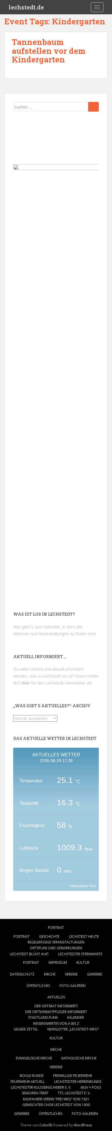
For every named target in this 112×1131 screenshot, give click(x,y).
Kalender (75, 1017)
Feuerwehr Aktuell (28, 1081)
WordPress (83, 1125)
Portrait (56, 927)
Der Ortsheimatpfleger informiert (56, 1011)
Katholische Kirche (78, 1058)
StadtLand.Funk (43, 1017)
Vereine (71, 974)
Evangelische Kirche (34, 1058)
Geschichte (49, 936)
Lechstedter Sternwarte (80, 954)
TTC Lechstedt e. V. (74, 1093)
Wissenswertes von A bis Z (56, 1023)
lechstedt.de (26, 7)
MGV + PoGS (91, 1087)
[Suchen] (93, 107)
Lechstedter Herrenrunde (77, 1081)
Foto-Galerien (72, 985)
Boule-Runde (32, 1075)
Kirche (49, 974)
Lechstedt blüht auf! (29, 954)
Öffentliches (38, 985)
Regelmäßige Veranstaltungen (56, 942)
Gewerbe (94, 974)
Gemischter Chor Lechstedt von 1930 (56, 1104)
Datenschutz (22, 974)
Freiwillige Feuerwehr (72, 1075)
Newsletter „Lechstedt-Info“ (73, 1029)
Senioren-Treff (35, 1093)
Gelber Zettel (25, 1029)
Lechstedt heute (84, 936)
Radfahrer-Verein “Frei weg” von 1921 (56, 1099)
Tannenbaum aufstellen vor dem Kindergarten (49, 51)
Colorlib (46, 1125)
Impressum (58, 962)
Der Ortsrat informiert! (56, 1006)
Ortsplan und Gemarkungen (56, 948)
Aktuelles (56, 997)
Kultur (82, 962)
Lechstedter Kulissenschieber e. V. (41, 1087)
